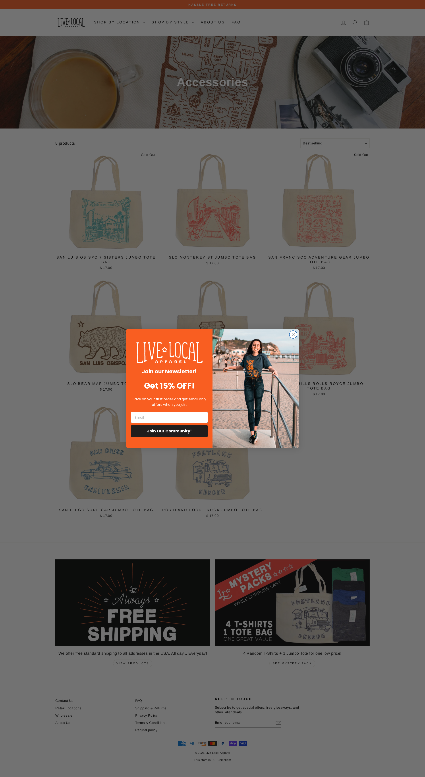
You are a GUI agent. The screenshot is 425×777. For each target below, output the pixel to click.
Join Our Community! (169, 431)
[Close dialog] (293, 334)
